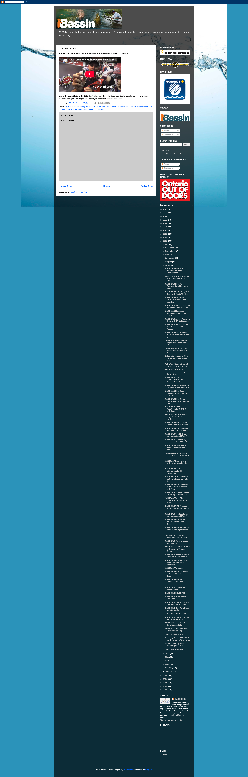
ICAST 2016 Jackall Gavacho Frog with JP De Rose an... (177, 306)
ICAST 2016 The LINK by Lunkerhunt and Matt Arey (177, 435)
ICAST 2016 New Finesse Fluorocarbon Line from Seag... (176, 286)
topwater (100, 109)
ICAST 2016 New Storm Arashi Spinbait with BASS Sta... (177, 522)
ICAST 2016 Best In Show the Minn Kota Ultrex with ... (177, 334)
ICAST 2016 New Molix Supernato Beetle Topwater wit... (174, 270)
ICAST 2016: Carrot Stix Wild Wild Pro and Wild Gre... (177, 603)
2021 (165, 227)
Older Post (147, 186)
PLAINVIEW (128, 769)
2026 (165, 209)
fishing (82, 106)
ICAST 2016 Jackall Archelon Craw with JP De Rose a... (177, 320)
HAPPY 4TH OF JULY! (174, 634)
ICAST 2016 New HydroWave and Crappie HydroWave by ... (177, 529)
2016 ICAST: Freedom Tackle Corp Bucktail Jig (177, 624)
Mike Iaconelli (71, 109)
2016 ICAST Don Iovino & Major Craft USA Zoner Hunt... (176, 417)
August (168, 262)
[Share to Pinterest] (109, 103)
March (168, 664)
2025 (165, 213)
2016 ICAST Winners (174, 568)
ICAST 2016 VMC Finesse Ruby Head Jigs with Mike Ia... (177, 508)
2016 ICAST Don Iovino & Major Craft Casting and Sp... (176, 342)
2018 (165, 237)
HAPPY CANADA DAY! (174, 649)
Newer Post (65, 186)
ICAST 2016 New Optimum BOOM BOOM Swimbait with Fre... (176, 487)
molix (80, 109)
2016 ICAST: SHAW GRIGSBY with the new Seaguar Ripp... (177, 549)
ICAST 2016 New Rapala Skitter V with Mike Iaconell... (175, 581)
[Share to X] (104, 103)
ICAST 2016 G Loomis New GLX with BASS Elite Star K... (176, 479)
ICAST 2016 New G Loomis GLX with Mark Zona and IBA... (176, 574)
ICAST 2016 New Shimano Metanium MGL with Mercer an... (176, 562)
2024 (165, 216)
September (170, 258)
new (85, 109)
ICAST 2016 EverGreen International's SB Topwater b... (174, 471)
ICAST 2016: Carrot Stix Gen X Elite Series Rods (177, 618)
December (170, 247)
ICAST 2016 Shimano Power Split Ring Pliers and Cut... (177, 493)
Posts (166, 131)
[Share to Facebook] (106, 103)
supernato (92, 109)
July (167, 265)
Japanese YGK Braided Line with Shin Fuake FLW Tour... (177, 278)
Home (106, 186)
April (167, 661)
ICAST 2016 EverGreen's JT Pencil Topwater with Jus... (177, 447)
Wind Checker (168, 151)
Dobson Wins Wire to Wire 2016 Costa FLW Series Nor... (176, 358)
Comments (168, 135)
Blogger (148, 769)
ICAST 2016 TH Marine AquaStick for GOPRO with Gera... (175, 409)
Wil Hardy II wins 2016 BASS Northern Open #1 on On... (177, 639)
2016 (67, 106)
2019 (165, 234)
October (169, 255)
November (170, 251)
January (169, 671)
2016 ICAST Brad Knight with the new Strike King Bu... (176, 463)
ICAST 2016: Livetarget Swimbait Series (175, 588)
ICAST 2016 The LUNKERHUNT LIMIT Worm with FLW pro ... (175, 379)
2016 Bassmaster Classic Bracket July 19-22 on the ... (177, 455)
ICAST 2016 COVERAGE (175, 593)
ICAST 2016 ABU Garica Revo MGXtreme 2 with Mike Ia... (176, 299)
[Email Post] (94, 103)
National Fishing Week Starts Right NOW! (175, 644)
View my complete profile (171, 720)
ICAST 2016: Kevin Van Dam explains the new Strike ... (177, 556)
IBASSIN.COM (73, 103)
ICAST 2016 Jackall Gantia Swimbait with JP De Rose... (176, 327)
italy (63, 109)
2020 (165, 230)
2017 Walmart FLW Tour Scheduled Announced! (176, 536)
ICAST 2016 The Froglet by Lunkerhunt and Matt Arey (177, 515)
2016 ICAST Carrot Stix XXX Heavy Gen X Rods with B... (177, 350)
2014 (165, 679)
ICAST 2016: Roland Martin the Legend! (176, 542)
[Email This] (99, 103)
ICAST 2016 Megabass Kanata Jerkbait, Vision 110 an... (176, 313)
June (167, 654)
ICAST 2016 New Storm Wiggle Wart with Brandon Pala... (177, 401)
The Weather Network (171, 154)
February (169, 668)
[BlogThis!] (101, 103)
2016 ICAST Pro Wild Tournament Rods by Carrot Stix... (175, 372)
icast (88, 106)
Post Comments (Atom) (79, 192)
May (167, 657)
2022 (165, 223)
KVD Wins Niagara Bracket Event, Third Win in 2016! (177, 365)
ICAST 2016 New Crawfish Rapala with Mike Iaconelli (177, 423)
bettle (76, 106)
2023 (165, 220)
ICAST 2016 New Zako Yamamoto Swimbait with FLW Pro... (177, 393)
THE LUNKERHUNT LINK (175, 614)
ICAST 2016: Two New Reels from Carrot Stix (177, 609)
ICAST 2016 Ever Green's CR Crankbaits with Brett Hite (177, 386)
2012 (165, 686)
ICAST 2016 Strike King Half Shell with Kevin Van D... (177, 293)
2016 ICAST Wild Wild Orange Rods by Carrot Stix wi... (176, 500)
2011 (165, 690)
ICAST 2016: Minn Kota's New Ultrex (175, 597)
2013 (165, 683)
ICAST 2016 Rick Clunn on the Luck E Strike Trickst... (177, 429)
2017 (165, 241)
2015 (165, 676)
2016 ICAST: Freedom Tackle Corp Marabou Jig (177, 629)
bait (71, 106)
